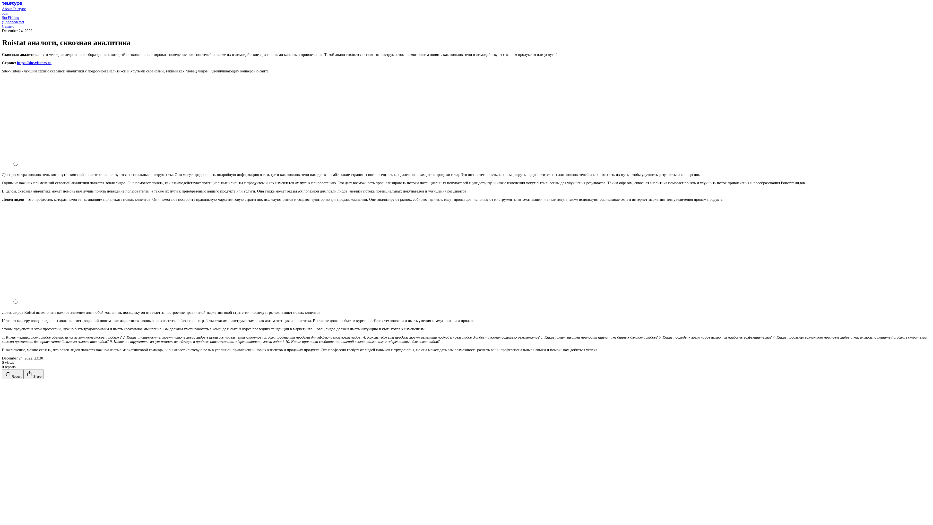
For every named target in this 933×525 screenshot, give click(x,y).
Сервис (8, 26)
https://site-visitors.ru (34, 63)
